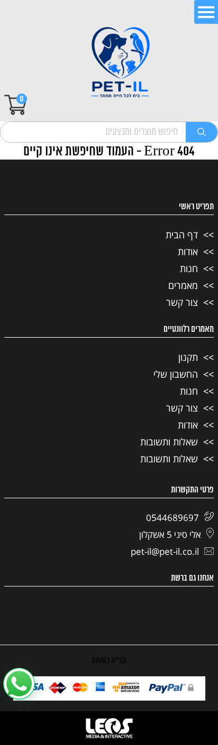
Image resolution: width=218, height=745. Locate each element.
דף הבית (182, 234)
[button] (19, 684)
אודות (188, 251)
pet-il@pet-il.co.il (165, 551)
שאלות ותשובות (169, 441)
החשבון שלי (175, 374)
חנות (189, 268)
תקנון (188, 357)
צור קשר (182, 302)
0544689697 (172, 517)
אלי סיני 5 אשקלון (170, 534)
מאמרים (183, 285)
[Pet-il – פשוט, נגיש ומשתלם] (121, 63)
